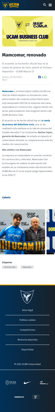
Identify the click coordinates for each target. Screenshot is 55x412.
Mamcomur (27, 267)
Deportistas (27, 349)
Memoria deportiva (28, 339)
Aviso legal (27, 310)
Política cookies (27, 320)
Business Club (9, 267)
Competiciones (27, 330)
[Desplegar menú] (50, 5)
